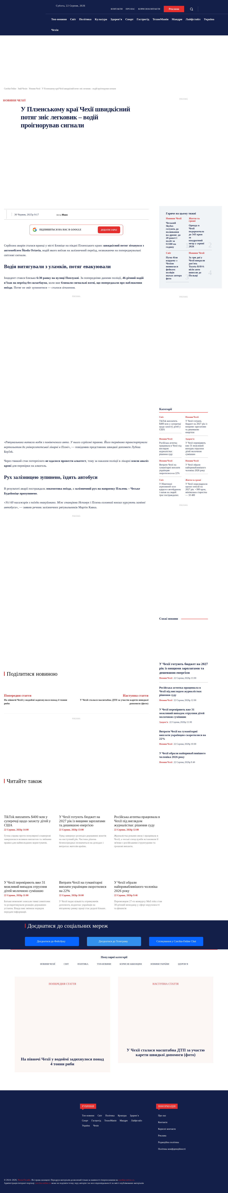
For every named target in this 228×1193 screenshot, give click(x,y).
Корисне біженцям (184, 399)
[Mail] (173, 1161)
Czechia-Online (10, 88)
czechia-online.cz (126, 1180)
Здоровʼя (186, 396)
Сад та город (192, 411)
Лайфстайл (179, 402)
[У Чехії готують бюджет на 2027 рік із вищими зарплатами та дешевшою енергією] (83, 800)
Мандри (193, 402)
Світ (168, 253)
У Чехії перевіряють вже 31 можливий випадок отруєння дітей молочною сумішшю (25, 886)
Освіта (178, 408)
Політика (190, 408)
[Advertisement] (114, 62)
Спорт (170, 414)
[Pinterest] (101, 214)
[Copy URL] (139, 214)
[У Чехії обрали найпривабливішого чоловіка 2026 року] (138, 866)
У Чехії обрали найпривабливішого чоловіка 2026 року (135, 886)
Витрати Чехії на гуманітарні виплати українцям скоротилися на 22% (82, 886)
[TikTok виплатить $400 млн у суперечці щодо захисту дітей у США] (28, 800)
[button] (191, 9)
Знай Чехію (22, 88)
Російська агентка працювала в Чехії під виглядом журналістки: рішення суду (137, 821)
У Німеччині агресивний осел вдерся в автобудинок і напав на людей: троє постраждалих (170, 489)
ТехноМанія (184, 414)
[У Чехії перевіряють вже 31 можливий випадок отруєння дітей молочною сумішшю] (28, 866)
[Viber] (132, 214)
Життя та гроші (194, 219)
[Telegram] (208, 9)
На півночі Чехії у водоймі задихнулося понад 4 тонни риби (62, 1061)
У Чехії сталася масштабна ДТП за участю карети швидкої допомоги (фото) (166, 1052)
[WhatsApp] (109, 214)
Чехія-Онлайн (24, 1180)
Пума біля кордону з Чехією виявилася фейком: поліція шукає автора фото (174, 268)
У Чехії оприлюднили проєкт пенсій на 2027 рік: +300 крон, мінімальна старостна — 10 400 (196, 489)
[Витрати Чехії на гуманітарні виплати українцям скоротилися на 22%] (83, 866)
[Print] (116, 214)
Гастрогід (181, 393)
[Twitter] (93, 214)
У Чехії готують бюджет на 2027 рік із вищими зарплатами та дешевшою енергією (82, 821)
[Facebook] (203, 9)
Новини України (180, 405)
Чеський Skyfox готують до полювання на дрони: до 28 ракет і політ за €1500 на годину (173, 235)
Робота (177, 411)
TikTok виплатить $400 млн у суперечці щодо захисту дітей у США (27, 821)
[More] (147, 214)
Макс (65, 214)
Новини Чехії (34, 88)
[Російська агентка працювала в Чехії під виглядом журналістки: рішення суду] (138, 800)
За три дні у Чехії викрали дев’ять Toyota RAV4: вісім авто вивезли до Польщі (197, 266)
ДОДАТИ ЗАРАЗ (109, 230)
